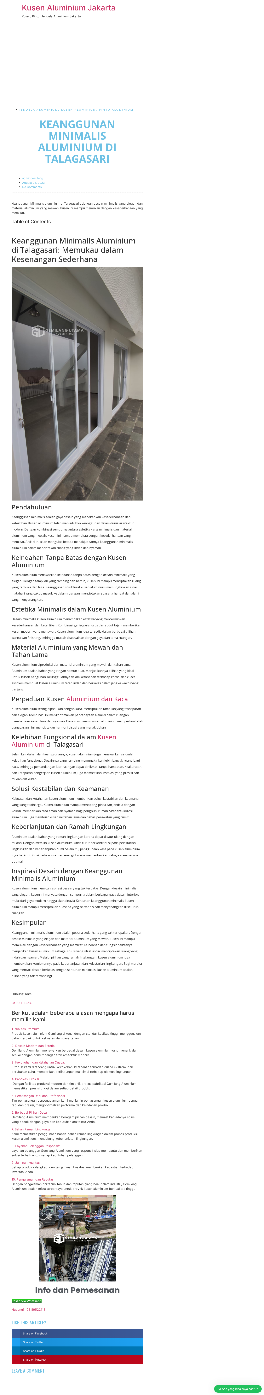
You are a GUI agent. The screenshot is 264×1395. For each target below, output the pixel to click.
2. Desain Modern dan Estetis (33, 1046)
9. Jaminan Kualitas (26, 1162)
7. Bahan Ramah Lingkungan (32, 1129)
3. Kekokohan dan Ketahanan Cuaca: (38, 1062)
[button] (77, 1029)
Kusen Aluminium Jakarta (69, 7)
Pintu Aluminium (116, 109)
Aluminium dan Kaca (97, 699)
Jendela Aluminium (38, 109)
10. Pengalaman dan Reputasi (33, 1179)
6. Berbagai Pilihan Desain (30, 1112)
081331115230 (22, 1003)
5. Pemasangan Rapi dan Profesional (38, 1096)
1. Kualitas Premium (25, 1029)
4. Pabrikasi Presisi (25, 1079)
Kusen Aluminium (78, 109)
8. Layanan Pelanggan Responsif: (36, 1146)
